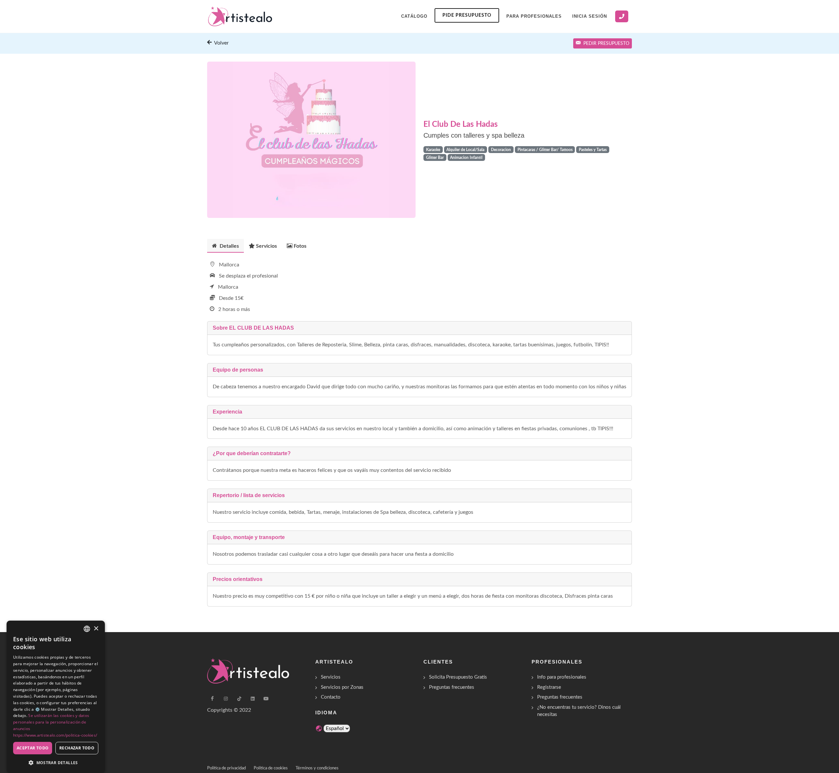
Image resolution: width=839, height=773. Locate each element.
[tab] (225, 245)
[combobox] (87, 629)
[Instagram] (226, 698)
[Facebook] (212, 698)
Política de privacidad (226, 768)
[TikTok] (239, 698)
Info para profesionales (561, 677)
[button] (55, 762)
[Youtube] (266, 698)
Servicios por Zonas (342, 687)
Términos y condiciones (317, 768)
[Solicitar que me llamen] (621, 16)
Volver (221, 43)
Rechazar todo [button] (76, 748)
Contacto (331, 697)
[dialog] (56, 697)
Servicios (266, 246)
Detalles (228, 246)
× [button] (95, 628)
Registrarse (549, 687)
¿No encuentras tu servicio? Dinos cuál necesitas (579, 711)
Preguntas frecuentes (451, 687)
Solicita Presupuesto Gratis (458, 677)
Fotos (300, 246)
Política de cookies (271, 768)
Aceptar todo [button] (33, 748)
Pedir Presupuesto (606, 43)
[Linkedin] (252, 698)
